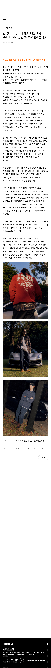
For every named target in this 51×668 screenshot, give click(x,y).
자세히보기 (31, 654)
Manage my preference (35, 660)
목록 (43, 458)
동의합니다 (14, 660)
